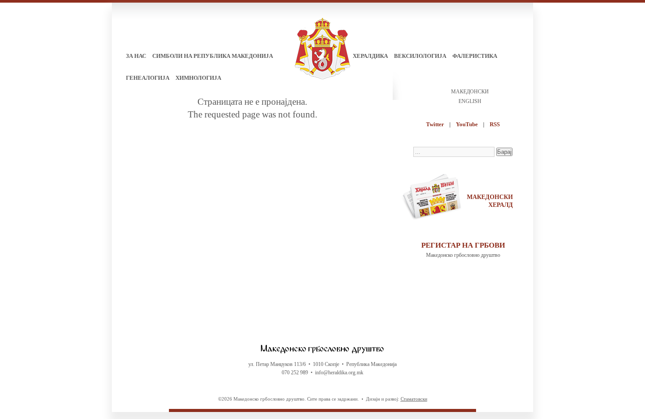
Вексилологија (420, 56)
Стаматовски (414, 398)
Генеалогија (147, 78)
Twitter (435, 124)
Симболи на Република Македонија (212, 56)
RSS (495, 124)
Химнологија (198, 78)
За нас (136, 56)
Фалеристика (474, 56)
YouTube (467, 124)
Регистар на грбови (463, 245)
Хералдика (370, 56)
